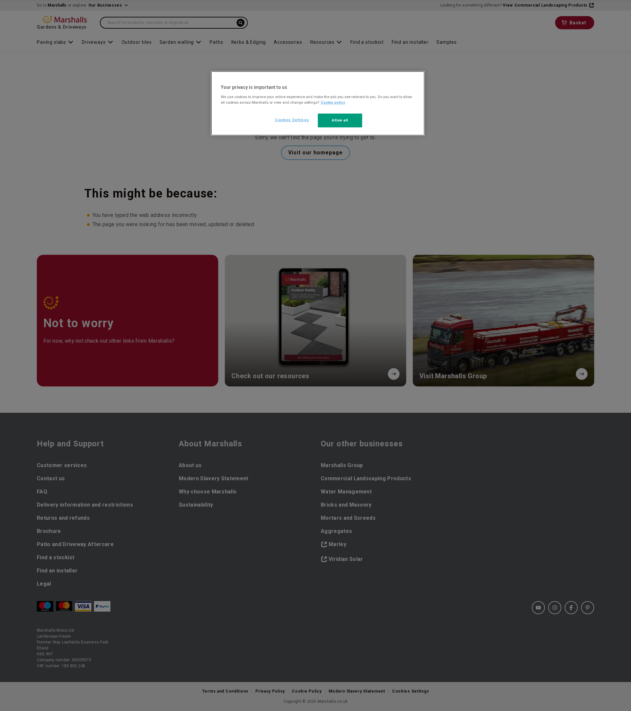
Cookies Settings (292, 120)
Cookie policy (333, 102)
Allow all (340, 120)
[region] (318, 103)
